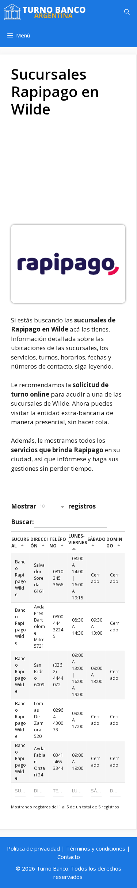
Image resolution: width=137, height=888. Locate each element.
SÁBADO (96, 539)
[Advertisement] (68, 173)
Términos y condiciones (95, 848)
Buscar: (22, 521)
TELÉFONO (57, 542)
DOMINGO (114, 542)
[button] (52, 507)
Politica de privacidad (33, 848)
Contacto (68, 856)
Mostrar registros (53, 506)
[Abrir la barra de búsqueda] (127, 12)
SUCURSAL (20, 542)
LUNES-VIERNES (77, 539)
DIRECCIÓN (39, 542)
